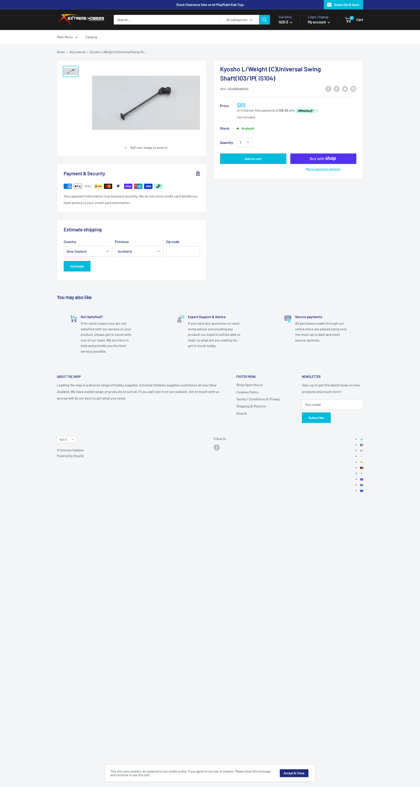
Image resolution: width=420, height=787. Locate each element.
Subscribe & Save (346, 5)
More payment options (323, 169)
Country (70, 241)
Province (122, 241)
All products (77, 52)
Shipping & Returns (251, 406)
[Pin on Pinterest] (337, 88)
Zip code (172, 241)
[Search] (264, 20)
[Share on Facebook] (328, 88)
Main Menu (65, 37)
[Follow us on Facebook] (217, 447)
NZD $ (63, 439)
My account (317, 22)
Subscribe (316, 418)
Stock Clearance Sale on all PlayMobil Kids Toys (210, 5)
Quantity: (227, 142)
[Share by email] (353, 88)
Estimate (77, 266)
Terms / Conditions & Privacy (258, 399)
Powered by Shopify (70, 456)
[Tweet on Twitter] (345, 88)
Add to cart (253, 158)
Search (241, 413)
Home (61, 52)
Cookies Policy (247, 392)
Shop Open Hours (249, 385)
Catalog (91, 37)
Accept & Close (294, 773)
